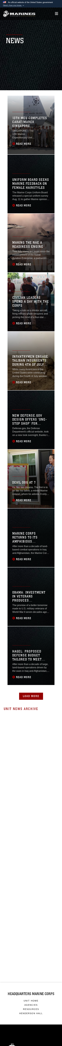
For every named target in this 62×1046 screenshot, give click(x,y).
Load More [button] (31, 696)
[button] (14, 5)
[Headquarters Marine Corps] (19, 14)
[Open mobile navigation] (56, 13)
